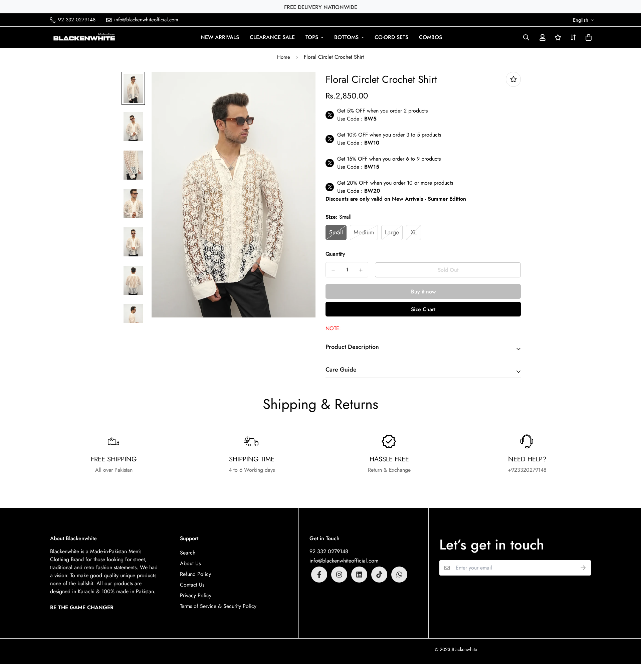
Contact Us (192, 585)
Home (283, 57)
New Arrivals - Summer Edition (429, 199)
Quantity (335, 254)
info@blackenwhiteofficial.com (343, 561)
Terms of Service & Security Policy (218, 606)
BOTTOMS (346, 37)
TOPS (311, 37)
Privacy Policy (195, 595)
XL (414, 232)
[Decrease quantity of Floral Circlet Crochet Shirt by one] (333, 270)
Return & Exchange (389, 470)
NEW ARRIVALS (220, 37)
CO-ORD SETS (391, 37)
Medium (364, 232)
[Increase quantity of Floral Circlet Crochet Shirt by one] (361, 270)
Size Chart (423, 309)
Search (187, 553)
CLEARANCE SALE (272, 37)
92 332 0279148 (328, 551)
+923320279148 (527, 470)
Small (336, 232)
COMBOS (430, 37)
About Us (190, 563)
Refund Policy (195, 574)
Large (392, 232)
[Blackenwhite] (84, 37)
